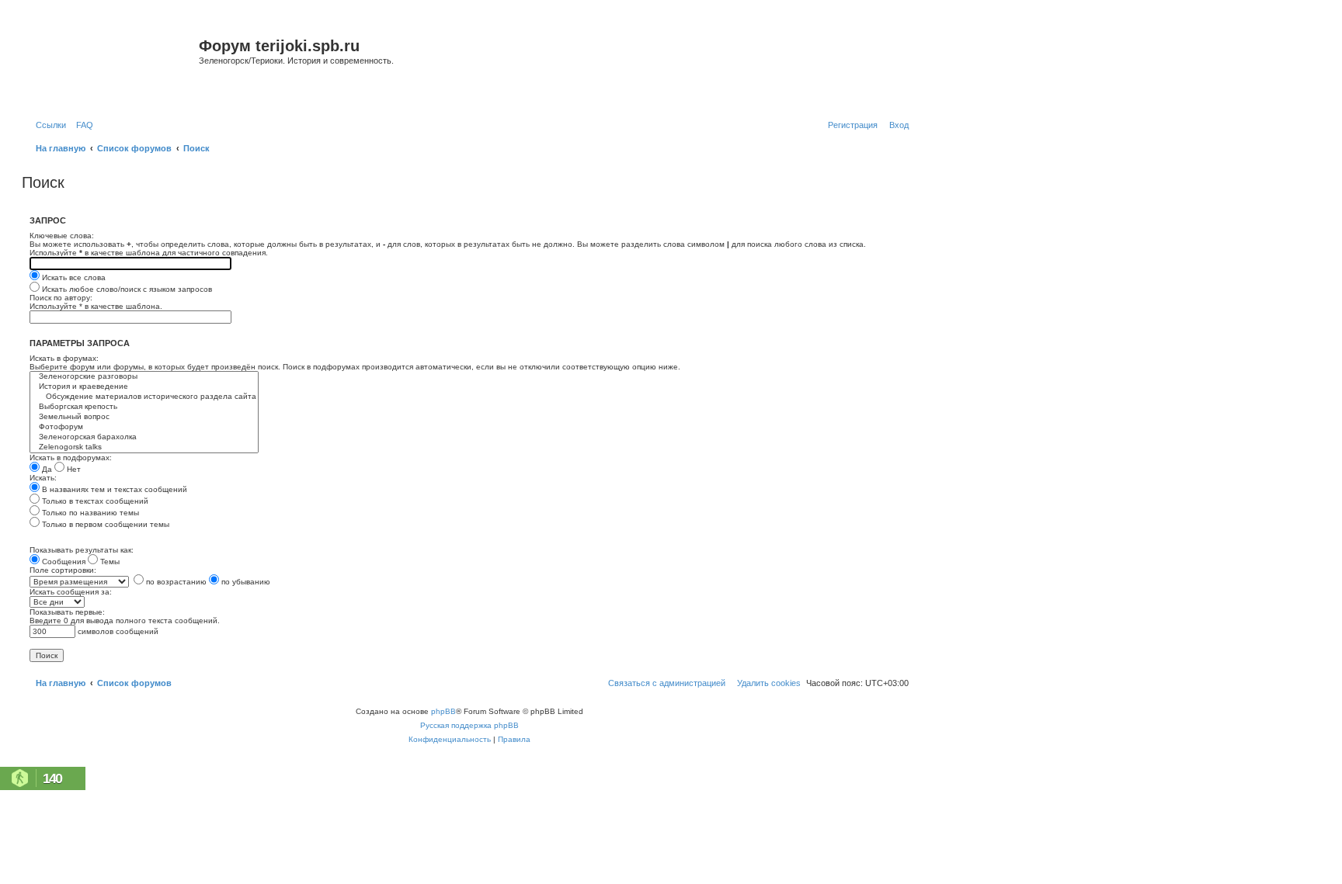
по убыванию (244, 581)
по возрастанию (175, 581)
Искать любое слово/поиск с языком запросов (126, 289)
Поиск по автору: (61, 297)
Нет (72, 469)
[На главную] (112, 65)
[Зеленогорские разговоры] (144, 377)
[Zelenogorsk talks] (144, 447)
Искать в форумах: (64, 358)
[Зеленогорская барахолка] (144, 437)
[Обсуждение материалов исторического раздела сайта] (144, 397)
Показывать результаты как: (82, 550)
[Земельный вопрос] (144, 417)
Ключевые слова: (62, 235)
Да (46, 469)
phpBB (443, 711)
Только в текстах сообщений (94, 501)
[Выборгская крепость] (144, 407)
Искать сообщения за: (71, 592)
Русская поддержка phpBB (469, 725)
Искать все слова (73, 277)
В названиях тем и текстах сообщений (113, 489)
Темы (109, 561)
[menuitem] (81, 125)
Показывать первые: (67, 612)
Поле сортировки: (63, 570)
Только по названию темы (89, 512)
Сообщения (62, 561)
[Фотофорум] (144, 427)
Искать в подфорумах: (71, 457)
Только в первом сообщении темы (104, 524)
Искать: (43, 477)
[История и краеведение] (144, 387)
